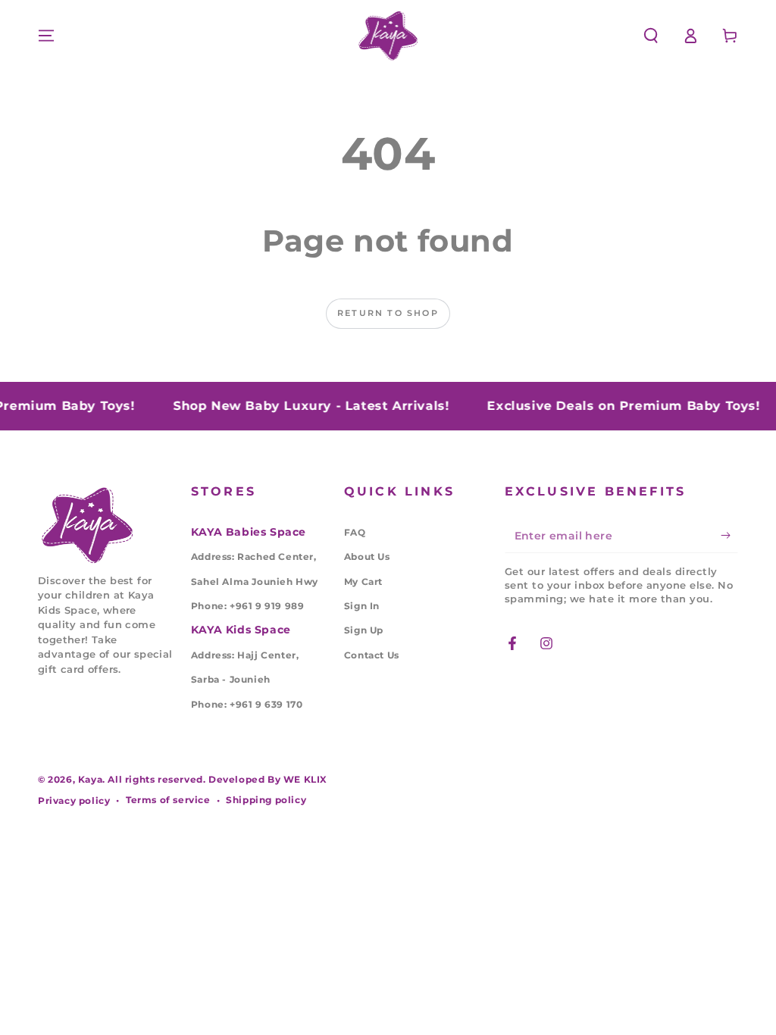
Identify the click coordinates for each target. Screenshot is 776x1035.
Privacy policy (74, 800)
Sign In (362, 605)
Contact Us (371, 655)
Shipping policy (266, 799)
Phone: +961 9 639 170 (247, 704)
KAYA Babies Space (248, 532)
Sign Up (363, 630)
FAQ (355, 532)
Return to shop (388, 313)
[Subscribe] (729, 535)
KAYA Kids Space (241, 629)
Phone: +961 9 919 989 (248, 605)
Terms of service (168, 799)
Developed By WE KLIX (267, 779)
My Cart (363, 581)
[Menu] (46, 35)
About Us (367, 556)
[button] (651, 35)
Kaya (90, 779)
